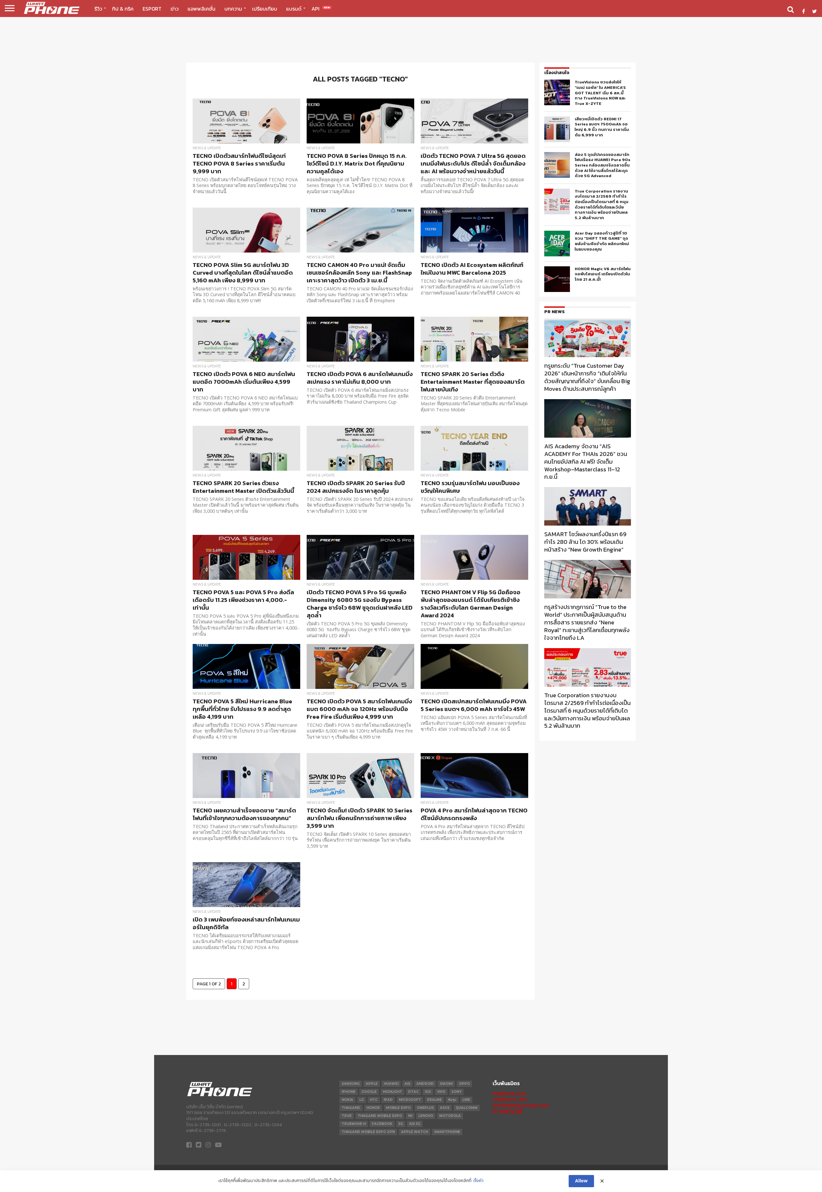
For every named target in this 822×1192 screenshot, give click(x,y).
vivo (441, 1092)
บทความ (233, 9)
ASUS (445, 1108)
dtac (413, 1092)
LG (361, 1100)
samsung (351, 1084)
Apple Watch (414, 1132)
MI (410, 1116)
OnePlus (425, 1108)
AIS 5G (414, 1124)
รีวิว (98, 9)
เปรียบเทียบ (264, 9)
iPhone (348, 1092)
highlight (392, 1092)
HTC (374, 1100)
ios (428, 1092)
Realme (434, 1100)
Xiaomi (446, 1084)
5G (400, 1124)
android (425, 1084)
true (347, 1116)
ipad (388, 1100)
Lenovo (425, 1116)
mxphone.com (509, 1093)
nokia (347, 1100)
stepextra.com (510, 1099)
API (320, 9)
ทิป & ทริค (123, 9)
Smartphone (447, 1132)
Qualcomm (466, 1108)
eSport (152, 9)
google (369, 1092)
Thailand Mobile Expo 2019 (368, 1132)
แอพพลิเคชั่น (201, 9)
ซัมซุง (452, 1100)
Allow (581, 1181)
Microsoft (410, 1100)
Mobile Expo (398, 1108)
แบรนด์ (294, 9)
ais (407, 1084)
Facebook (382, 1124)
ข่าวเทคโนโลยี (507, 1111)
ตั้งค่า (478, 1181)
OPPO (464, 1084)
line (466, 1100)
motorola (450, 1116)
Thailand (351, 1108)
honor (373, 1108)
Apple (372, 1084)
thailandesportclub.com (521, 1105)
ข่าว (175, 9)
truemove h (354, 1124)
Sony (456, 1092)
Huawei (391, 1084)
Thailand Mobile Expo (380, 1116)
